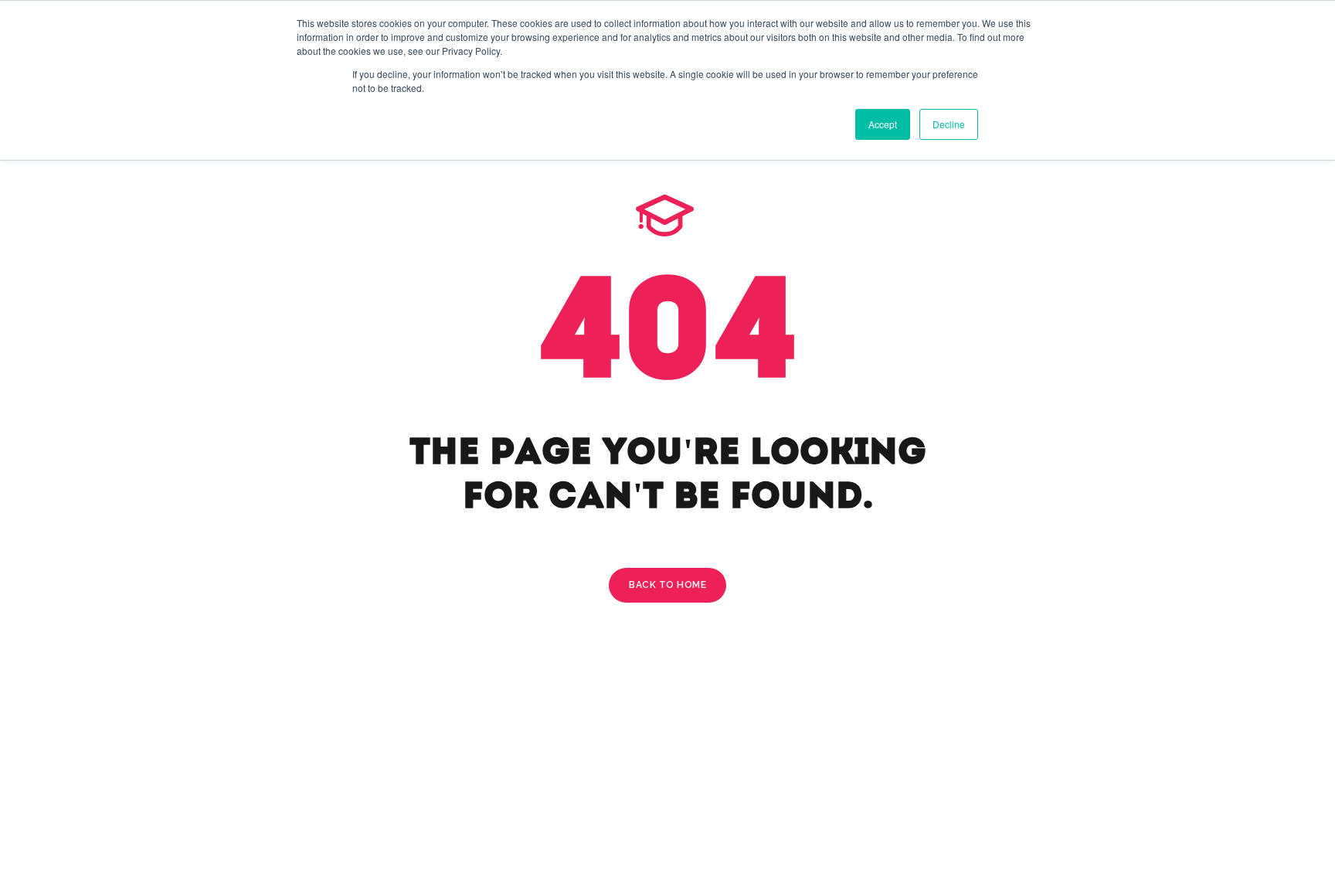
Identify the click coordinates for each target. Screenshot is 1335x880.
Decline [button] (948, 124)
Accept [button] (882, 124)
